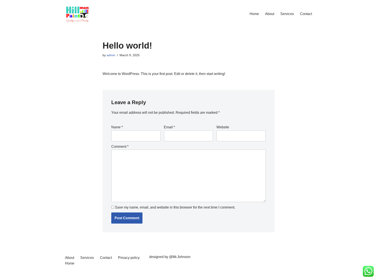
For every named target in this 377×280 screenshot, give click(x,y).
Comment (120, 146)
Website (222, 127)
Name (117, 127)
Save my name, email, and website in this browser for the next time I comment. (175, 207)
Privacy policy (129, 258)
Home (254, 14)
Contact (306, 14)
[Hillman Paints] (77, 14)
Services (287, 14)
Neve (68, 274)
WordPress (103, 274)
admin (111, 55)
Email (169, 127)
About (269, 14)
